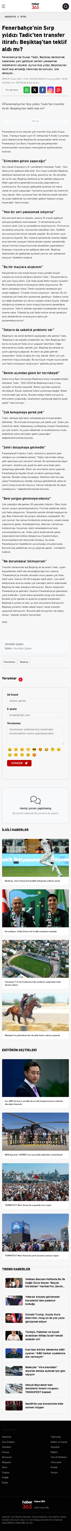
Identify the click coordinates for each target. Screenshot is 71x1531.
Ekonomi (7, 1457)
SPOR (23, 16)
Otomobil (56, 1462)
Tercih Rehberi (59, 1457)
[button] (3, 7)
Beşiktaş (28, 139)
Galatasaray (26, 426)
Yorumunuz (14, 723)
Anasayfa (10, 16)
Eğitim (54, 1452)
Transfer (6, 567)
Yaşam (6, 1472)
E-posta (12, 709)
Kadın (5, 1482)
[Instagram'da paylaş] (50, 90)
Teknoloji (56, 1436)
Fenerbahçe (8, 131)
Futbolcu (21, 453)
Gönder (17, 763)
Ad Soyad (12, 694)
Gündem (6, 1446)
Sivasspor (19, 166)
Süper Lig (25, 135)
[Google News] (12, 90)
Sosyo (54, 1472)
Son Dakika (8, 1441)
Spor (4, 1467)
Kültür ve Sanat (59, 1441)
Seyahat (55, 1446)
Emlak (54, 1467)
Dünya (5, 1452)
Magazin (6, 1462)
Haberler (7, 1436)
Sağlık (5, 1477)
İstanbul (39, 453)
